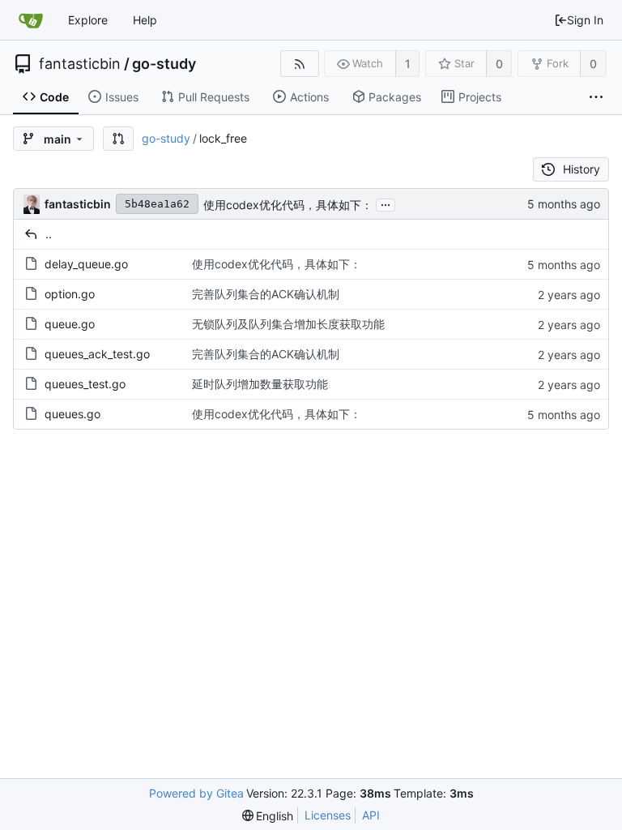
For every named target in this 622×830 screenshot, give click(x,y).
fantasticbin (80, 64)
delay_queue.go (86, 264)
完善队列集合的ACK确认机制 (265, 294)
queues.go (72, 414)
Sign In (585, 20)
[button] (118, 138)
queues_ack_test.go (97, 354)
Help (145, 20)
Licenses (328, 815)
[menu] (268, 816)
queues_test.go (85, 384)
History (581, 169)
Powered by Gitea (196, 793)
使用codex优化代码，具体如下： (288, 205)
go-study (164, 64)
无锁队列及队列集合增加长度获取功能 (288, 324)
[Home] (30, 20)
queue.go (70, 324)
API (371, 815)
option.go (70, 294)
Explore (88, 20)
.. (48, 234)
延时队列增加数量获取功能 (260, 384)
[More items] (596, 97)
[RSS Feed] (299, 63)
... (385, 203)
